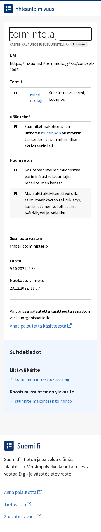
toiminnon (51, 133)
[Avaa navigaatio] (91, 8)
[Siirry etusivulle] (39, 8)
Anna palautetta (44, 492)
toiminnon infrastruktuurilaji (42, 379)
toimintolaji (36, 97)
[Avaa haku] (80, 8)
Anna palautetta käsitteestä (50, 325)
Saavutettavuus (50, 516)
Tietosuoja (44, 504)
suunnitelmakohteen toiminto (43, 401)
